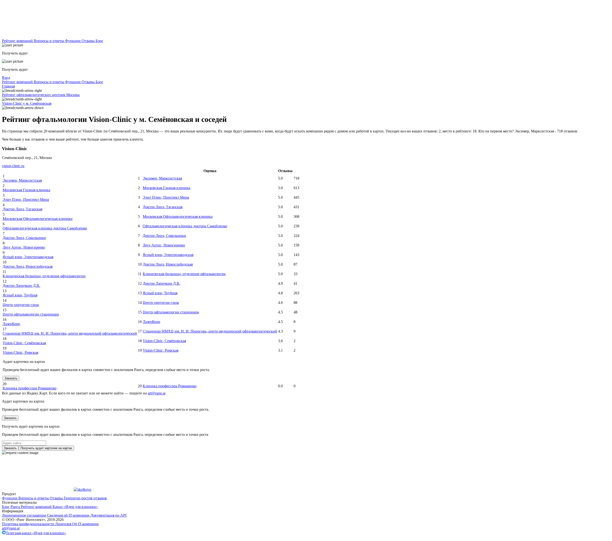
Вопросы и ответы (49, 41)
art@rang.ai (11, 528)
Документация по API (108, 515)
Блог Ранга (11, 507)
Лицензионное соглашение (24, 515)
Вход (6, 78)
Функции (73, 41)
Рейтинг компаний (18, 41)
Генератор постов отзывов (85, 498)
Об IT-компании (85, 524)
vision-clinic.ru (13, 166)
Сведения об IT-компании (68, 515)
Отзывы (89, 41)
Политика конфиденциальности (28, 524)
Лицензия (63, 524)
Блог (99, 41)
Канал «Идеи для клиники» (75, 507)
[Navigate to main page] (38, 36)
